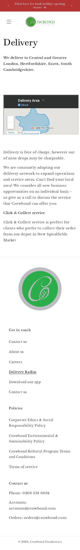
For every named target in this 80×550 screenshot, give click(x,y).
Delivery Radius (22, 372)
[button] (9, 22)
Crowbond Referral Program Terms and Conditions (39, 454)
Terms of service (23, 467)
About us (16, 352)
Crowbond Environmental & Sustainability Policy (33, 438)
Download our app (25, 382)
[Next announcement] (72, 6)
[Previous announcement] (8, 6)
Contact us (18, 342)
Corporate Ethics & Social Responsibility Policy (31, 423)
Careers (15, 362)
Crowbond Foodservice (46, 541)
